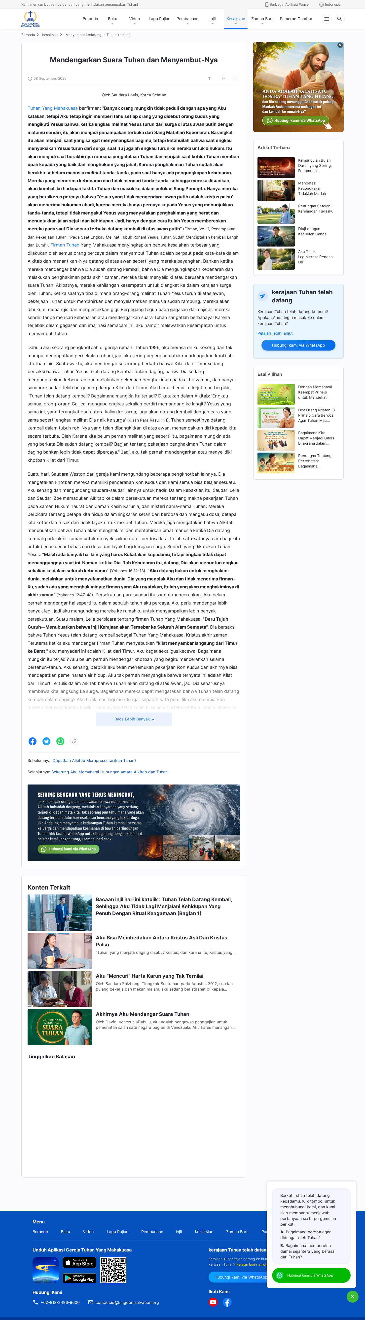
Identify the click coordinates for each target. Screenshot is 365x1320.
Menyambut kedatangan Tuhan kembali (98, 35)
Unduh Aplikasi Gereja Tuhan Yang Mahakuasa (82, 1249)
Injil (213, 18)
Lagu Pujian (159, 18)
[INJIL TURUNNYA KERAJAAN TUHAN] (35, 19)
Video (134, 18)
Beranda (90, 18)
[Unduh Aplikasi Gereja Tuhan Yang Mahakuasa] (46, 1269)
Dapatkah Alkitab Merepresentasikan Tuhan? (94, 760)
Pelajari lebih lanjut (275, 333)
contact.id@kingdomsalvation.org (127, 1302)
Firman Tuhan (64, 245)
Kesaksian (236, 18)
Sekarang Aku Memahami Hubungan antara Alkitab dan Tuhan (109, 771)
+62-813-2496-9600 (60, 1302)
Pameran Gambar (296, 18)
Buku (112, 18)
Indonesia (333, 4)
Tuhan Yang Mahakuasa (53, 108)
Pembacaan (187, 18)
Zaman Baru (262, 18)
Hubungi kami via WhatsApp (298, 345)
